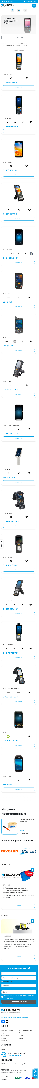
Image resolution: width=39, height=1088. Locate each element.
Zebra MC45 (6, 293)
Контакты (4, 1041)
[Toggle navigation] (34, 6)
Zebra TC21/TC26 (8, 250)
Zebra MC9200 (7, 381)
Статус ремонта (6, 1035)
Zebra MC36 (6, 732)
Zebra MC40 (7, 776)
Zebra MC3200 (7, 557)
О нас (21, 1035)
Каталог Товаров (7, 1030)
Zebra (25, 45)
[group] (18, 826)
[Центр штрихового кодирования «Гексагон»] (8, 5)
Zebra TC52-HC (7, 162)
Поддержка (23, 1033)
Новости (5, 864)
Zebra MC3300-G (8, 601)
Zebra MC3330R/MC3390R (11, 688)
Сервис (4, 1033)
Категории (19, 37)
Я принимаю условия (19, 997)
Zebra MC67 (6, 337)
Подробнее (18, 87)
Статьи (4, 915)
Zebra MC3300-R (8, 645)
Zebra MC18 (6, 469)
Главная (3, 43)
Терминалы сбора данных (12, 45)
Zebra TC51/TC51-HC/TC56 (11, 425)
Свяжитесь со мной (19, 1002)
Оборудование (22, 43)
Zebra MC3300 (7, 118)
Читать (18, 906)
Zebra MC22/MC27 (8, 74)
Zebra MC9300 (7, 206)
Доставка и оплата (25, 1030)
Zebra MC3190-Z (8, 513)
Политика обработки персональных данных (14, 1017)
